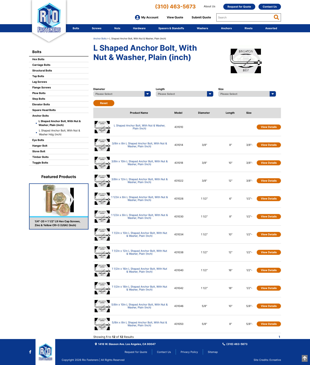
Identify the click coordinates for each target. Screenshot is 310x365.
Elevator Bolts (41, 104)
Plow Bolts (39, 93)
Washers (202, 28)
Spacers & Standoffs (171, 28)
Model (178, 112)
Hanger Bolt (39, 145)
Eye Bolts (38, 140)
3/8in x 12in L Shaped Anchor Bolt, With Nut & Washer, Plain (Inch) (139, 181)
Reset (104, 103)
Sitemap (213, 352)
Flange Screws (41, 87)
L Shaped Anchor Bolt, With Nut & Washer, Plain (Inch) (139, 127)
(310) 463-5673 (175, 6)
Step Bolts (38, 98)
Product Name (139, 112)
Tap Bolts (38, 76)
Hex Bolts (38, 59)
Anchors (226, 28)
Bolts (76, 28)
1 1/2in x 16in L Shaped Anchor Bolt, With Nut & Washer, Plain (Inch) (139, 270)
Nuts (117, 28)
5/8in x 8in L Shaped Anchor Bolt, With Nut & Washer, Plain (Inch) (139, 324)
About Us (209, 6)
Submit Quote (201, 17)
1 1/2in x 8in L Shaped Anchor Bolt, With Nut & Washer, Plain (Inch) (139, 216)
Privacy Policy (189, 352)
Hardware (139, 28)
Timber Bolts (40, 157)
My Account (149, 17)
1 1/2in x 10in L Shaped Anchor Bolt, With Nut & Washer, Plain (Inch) (139, 234)
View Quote (175, 17)
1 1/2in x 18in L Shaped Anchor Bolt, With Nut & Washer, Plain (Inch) (139, 288)
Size (249, 112)
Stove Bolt (38, 151)
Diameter (204, 112)
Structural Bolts (42, 70)
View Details (269, 127)
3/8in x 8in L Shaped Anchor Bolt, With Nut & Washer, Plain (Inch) (139, 145)
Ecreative (275, 359)
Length (230, 112)
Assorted (271, 28)
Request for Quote (239, 6)
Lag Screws (39, 81)
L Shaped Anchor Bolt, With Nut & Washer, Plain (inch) (60, 123)
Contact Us (270, 6)
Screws (96, 28)
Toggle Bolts (40, 162)
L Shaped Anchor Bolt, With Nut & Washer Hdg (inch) (59, 132)
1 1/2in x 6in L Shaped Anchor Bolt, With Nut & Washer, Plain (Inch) (139, 198)
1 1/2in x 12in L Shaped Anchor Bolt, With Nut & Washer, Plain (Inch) (139, 252)
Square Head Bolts (44, 110)
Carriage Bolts (41, 64)
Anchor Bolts (40, 115)
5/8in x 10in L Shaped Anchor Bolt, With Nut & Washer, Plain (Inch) (139, 306)
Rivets (249, 28)
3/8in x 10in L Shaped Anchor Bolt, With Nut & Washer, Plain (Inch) (139, 163)
